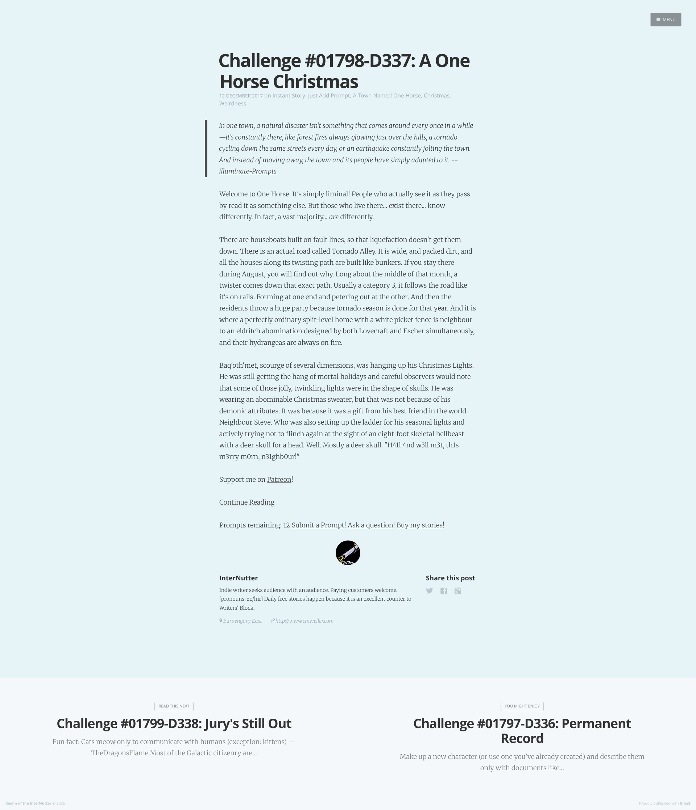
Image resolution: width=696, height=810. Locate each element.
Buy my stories (420, 525)
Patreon (279, 479)
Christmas (437, 95)
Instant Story (289, 95)
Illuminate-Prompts (248, 171)
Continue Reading (247, 502)
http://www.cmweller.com (305, 621)
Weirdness (232, 103)
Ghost (685, 803)
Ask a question (370, 525)
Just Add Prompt (329, 95)
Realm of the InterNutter (28, 803)
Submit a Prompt (318, 525)
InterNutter (238, 578)
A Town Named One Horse (387, 95)
